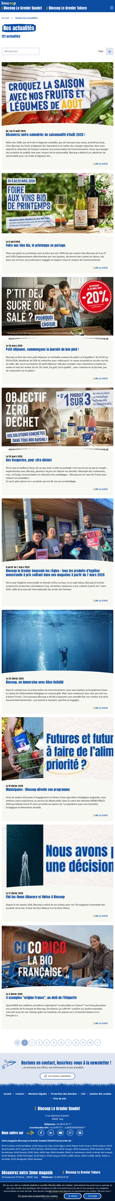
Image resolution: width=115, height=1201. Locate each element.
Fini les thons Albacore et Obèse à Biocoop (35, 897)
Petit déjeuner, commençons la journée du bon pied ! (42, 349)
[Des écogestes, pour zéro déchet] (57, 420)
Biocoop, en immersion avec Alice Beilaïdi (34, 682)
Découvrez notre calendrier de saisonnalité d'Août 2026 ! (45, 135)
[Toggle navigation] (111, 8)
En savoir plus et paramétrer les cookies (38, 1196)
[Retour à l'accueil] (13, 3)
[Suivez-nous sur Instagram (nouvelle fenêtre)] (70, 1132)
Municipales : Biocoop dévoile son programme (38, 790)
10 (90, 1042)
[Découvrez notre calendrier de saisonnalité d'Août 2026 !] (57, 94)
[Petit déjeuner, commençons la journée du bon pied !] (57, 309)
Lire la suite (101, 163)
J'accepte (92, 1196)
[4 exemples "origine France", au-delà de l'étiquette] (57, 957)
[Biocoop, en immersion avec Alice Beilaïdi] (57, 642)
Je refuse (72, 1196)
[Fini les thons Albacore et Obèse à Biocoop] (57, 857)
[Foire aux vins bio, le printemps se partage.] (57, 205)
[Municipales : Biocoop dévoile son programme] (57, 749)
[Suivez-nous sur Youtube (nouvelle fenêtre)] (60, 1132)
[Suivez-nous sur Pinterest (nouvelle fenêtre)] (79, 1132)
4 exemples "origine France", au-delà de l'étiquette (41, 998)
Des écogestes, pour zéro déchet (29, 460)
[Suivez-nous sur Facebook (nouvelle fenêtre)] (41, 1132)
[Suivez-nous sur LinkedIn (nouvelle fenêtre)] (50, 1132)
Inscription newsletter (59, 1076)
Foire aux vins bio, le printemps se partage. (36, 245)
